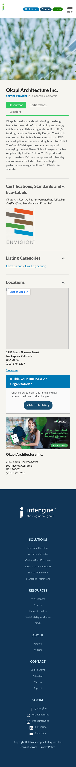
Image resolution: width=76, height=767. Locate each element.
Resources (38, 590)
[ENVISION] (20, 226)
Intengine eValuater (38, 554)
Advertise (38, 676)
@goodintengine (40, 714)
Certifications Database (38, 560)
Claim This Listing (38, 405)
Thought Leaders (38, 611)
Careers (38, 682)
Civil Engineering (35, 266)
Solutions (38, 539)
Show (63, 187)
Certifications (38, 105)
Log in (58, 9)
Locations (15, 111)
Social (38, 700)
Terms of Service (28, 747)
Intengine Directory (37, 548)
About (38, 635)
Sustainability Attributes (38, 617)
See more (11, 370)
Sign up (45, 9)
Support (38, 688)
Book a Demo (38, 670)
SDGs (38, 623)
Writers (38, 650)
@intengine (40, 708)
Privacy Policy (47, 747)
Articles (38, 605)
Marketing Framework (38, 579)
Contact (38, 661)
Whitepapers (38, 599)
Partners (37, 644)
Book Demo (31, 9)
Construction (14, 266)
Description (16, 105)
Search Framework (38, 572)
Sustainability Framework (38, 566)
